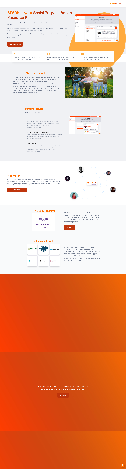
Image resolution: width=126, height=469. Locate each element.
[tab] (44, 122)
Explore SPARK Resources (17, 190)
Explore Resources (15, 44)
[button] (5, 3)
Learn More (69, 227)
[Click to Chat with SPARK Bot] (122, 465)
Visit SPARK (63, 395)
